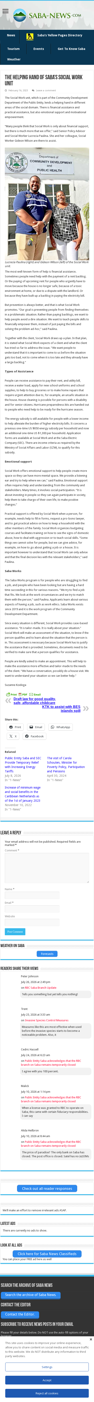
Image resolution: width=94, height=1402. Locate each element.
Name (9, 889)
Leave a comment (46, 90)
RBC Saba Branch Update (40, 987)
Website (10, 916)
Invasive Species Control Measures (46, 1020)
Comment (12, 850)
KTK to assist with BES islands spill (61, 709)
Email (9, 902)
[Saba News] (47, 14)
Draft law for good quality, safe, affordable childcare (35, 701)
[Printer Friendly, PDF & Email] (23, 694)
